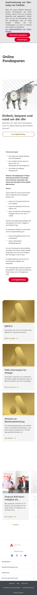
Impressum (12, 583)
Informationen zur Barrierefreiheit (11, 587)
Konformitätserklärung (28, 587)
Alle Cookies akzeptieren (18, 35)
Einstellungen (22, 40)
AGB (18, 583)
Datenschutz (24, 583)
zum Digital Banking (18, 280)
